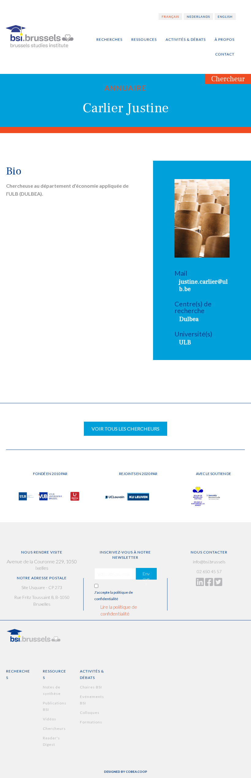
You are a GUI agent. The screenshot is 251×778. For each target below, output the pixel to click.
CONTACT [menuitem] (224, 54)
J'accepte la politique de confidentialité (113, 595)
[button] (146, 574)
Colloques (89, 712)
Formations (91, 722)
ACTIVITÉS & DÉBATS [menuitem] (186, 39)
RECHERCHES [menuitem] (109, 39)
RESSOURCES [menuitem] (144, 39)
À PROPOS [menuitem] (224, 39)
